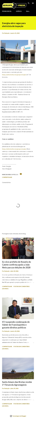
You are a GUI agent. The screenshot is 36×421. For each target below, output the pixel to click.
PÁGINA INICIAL (6, 11)
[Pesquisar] (29, 3)
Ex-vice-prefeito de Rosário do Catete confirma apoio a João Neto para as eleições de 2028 (16, 265)
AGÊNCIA (19, 11)
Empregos (14, 174)
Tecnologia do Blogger (19, 416)
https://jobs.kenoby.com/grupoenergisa (14, 74)
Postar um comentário (22, 286)
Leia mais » (5, 288)
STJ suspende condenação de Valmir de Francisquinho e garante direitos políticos (16, 325)
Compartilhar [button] (7, 177)
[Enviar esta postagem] (21, 174)
